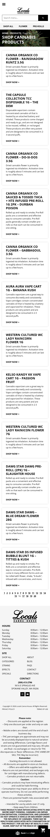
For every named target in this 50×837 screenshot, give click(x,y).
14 (44, 593)
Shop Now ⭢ (12, 82)
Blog (29, 661)
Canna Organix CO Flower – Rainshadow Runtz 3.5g (24, 59)
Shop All (8, 26)
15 (15, 596)
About (30, 657)
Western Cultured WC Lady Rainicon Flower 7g (25, 430)
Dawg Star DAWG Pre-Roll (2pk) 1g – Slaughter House (24, 470)
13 (41, 593)
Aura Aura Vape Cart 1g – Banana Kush (23, 288)
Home (5, 33)
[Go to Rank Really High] (25, 833)
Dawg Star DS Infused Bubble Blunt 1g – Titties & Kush (24, 555)
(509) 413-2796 (25, 682)
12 (37, 593)
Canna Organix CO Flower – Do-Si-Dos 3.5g (22, 157)
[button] (4, 4)
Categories (8, 661)
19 (31, 596)
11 (33, 593)
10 (29, 593)
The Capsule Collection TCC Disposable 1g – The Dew (22, 100)
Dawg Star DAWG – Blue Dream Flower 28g (22, 516)
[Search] (43, 18)
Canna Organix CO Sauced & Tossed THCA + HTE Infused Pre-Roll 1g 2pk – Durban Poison (25, 200)
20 (35, 596)
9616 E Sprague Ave (25, 685)
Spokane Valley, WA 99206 (25, 688)
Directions (33, 673)
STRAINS (6, 665)
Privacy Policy (8, 709)
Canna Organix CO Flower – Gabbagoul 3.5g (23, 250)
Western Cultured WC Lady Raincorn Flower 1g (24, 338)
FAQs (29, 665)
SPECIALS (6, 673)
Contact (31, 669)
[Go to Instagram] (22, 694)
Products (15, 33)
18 (27, 596)
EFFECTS (6, 669)
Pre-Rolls (38, 26)
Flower (23, 26)
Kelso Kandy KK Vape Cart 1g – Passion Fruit (23, 378)
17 (23, 596)
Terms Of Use (42, 709)
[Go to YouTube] (28, 694)
